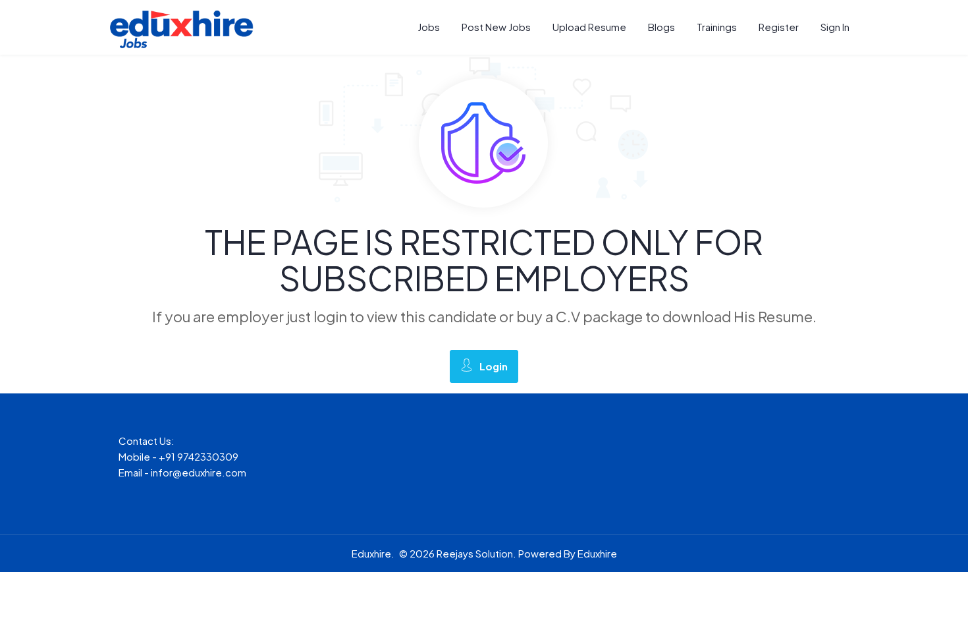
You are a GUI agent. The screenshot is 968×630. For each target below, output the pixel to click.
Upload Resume (589, 26)
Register (779, 26)
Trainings (717, 26)
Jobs (428, 26)
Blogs (661, 26)
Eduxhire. (373, 553)
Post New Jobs (496, 26)
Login (493, 366)
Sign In (834, 26)
